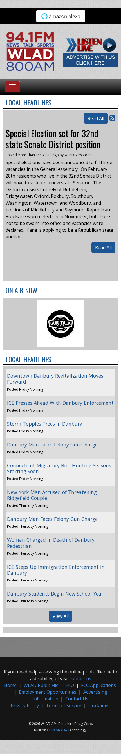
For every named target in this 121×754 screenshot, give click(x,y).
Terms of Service (63, 705)
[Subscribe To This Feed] (112, 117)
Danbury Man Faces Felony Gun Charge (52, 444)
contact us (80, 678)
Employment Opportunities (47, 692)
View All (61, 616)
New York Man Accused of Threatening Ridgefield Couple (52, 495)
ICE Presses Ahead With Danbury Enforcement (60, 402)
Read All (96, 118)
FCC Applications (98, 685)
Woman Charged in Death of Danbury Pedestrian (51, 542)
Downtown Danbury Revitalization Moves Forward (55, 378)
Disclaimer (99, 705)
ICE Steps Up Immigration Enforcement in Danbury (56, 569)
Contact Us (76, 699)
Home (10, 685)
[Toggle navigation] (12, 86)
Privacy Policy (25, 705)
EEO (70, 685)
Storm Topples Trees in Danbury (44, 423)
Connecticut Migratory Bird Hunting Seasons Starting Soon (59, 468)
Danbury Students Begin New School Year (55, 593)
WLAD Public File (41, 685)
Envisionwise (57, 730)
